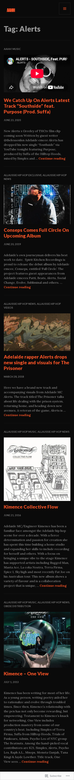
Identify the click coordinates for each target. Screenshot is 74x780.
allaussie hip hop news (20, 303)
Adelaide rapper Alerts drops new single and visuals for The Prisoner (36, 362)
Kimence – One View (26, 673)
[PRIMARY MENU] (64, 8)
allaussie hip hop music (20, 431)
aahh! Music (12, 49)
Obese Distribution (17, 606)
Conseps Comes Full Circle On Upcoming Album (36, 232)
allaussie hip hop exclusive (23, 175)
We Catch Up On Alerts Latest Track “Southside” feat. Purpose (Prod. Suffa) (37, 105)
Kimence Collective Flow (31, 507)
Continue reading (52, 158)
